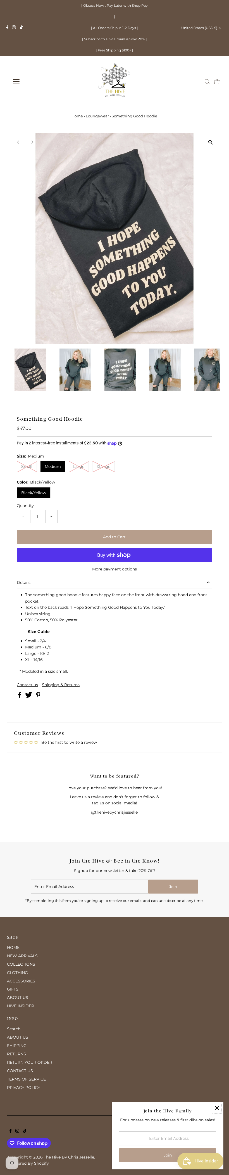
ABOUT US (17, 997)
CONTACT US (20, 1070)
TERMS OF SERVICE (26, 1079)
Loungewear (97, 116)
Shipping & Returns (61, 685)
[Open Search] (207, 81)
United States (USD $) (199, 28)
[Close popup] (217, 1109)
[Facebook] (7, 28)
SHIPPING (17, 1045)
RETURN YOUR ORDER (29, 1062)
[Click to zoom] (210, 142)
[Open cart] (217, 81)
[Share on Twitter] (29, 696)
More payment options (114, 569)
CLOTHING (17, 972)
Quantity (25, 505)
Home (77, 116)
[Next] (32, 142)
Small (26, 466)
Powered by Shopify (29, 1163)
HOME (13, 947)
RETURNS (16, 1053)
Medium (53, 466)
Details (23, 582)
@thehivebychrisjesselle (114, 812)
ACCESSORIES (21, 981)
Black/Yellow (33, 492)
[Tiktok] (21, 28)
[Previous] (18, 142)
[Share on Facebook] (20, 696)
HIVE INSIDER (20, 1005)
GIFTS (12, 989)
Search (13, 1028)
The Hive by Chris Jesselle (69, 1157)
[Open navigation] (34, 82)
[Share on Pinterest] (38, 696)
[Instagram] (14, 28)
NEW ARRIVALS (22, 955)
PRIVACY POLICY (23, 1087)
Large (78, 466)
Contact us (27, 685)
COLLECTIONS (21, 964)
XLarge (103, 466)
